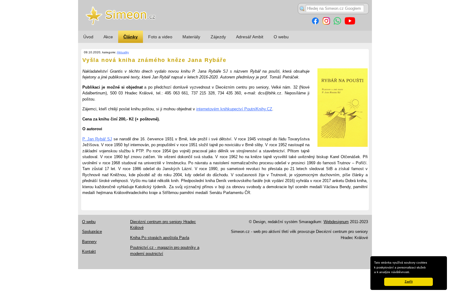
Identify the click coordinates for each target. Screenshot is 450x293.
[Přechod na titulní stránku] (225, 29)
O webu (281, 36)
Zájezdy (218, 36)
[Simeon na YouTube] (349, 23)
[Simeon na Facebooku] (315, 23)
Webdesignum (336, 221)
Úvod (88, 36)
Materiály (191, 36)
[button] (411, 272)
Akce (108, 36)
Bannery (89, 241)
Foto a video (160, 36)
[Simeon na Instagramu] (326, 23)
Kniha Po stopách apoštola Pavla (159, 237)
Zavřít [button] (409, 281)
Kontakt (89, 251)
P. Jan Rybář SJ (97, 139)
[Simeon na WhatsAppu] (337, 23)
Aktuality (123, 52)
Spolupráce (92, 231)
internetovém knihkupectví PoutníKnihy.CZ (234, 109)
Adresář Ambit (249, 36)
